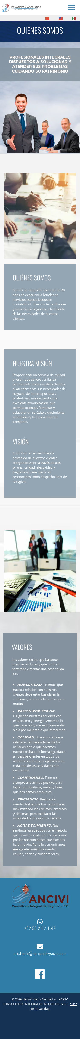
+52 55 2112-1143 (40, 928)
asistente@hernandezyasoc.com (40, 953)
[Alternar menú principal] (71, 7)
